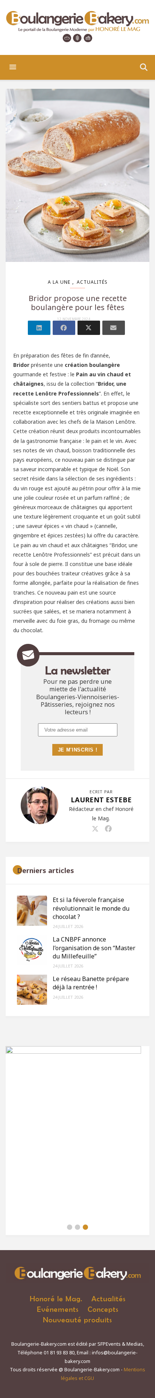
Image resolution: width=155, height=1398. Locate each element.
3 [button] (85, 1227)
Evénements (58, 1309)
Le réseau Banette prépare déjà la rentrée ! (91, 983)
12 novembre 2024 (73, 319)
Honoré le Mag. (56, 1298)
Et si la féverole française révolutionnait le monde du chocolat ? (91, 908)
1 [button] (69, 1227)
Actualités (92, 282)
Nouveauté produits (77, 1319)
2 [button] (77, 1227)
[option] (77, 1132)
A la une (59, 282)
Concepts (103, 1309)
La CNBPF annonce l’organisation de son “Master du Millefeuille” (94, 947)
